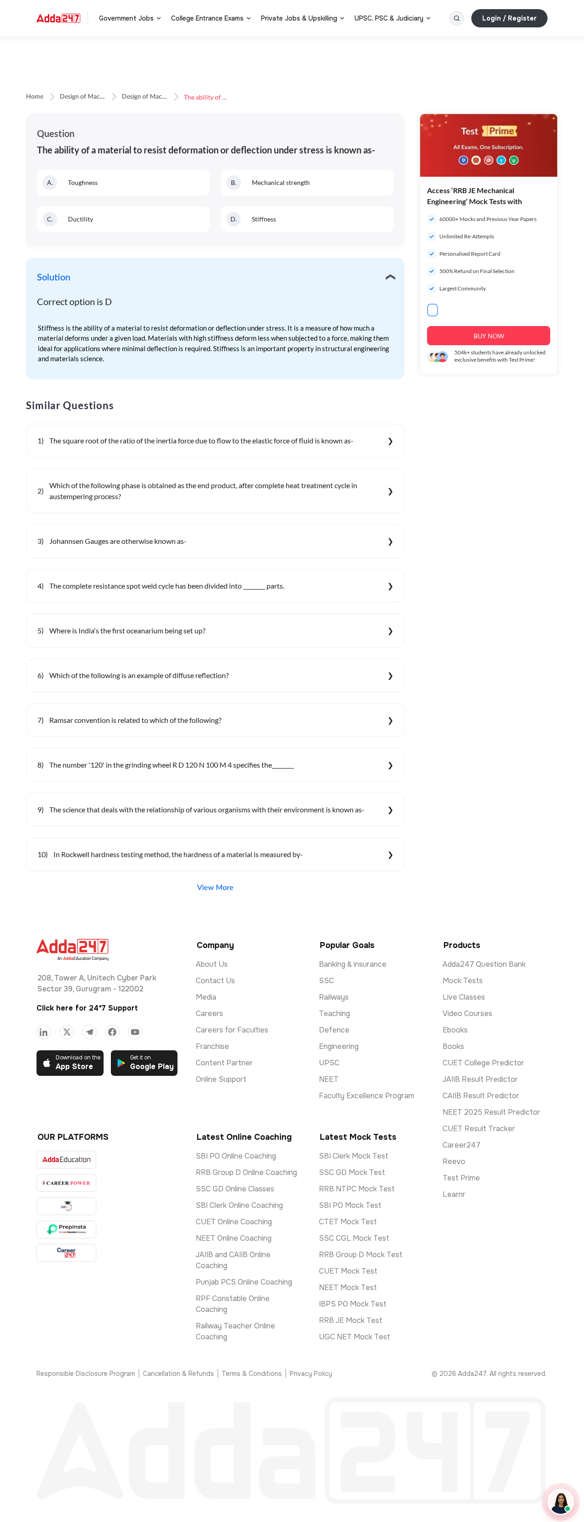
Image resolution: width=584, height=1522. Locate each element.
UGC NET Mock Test (354, 1337)
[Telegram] (89, 1032)
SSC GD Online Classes (235, 1189)
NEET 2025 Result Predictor (491, 1112)
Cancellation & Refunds (178, 1373)
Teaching (334, 1013)
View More (215, 887)
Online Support (221, 1079)
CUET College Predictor (483, 1063)
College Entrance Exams (207, 18)
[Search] (456, 18)
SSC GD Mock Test (352, 1172)
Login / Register (509, 18)
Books (453, 1046)
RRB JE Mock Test (350, 1320)
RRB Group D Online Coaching (246, 1172)
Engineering (339, 1046)
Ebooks (455, 1030)
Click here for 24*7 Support (87, 1008)
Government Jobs (126, 18)
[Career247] (66, 1253)
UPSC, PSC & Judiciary (389, 18)
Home (34, 97)
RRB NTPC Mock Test (357, 1189)
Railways (334, 997)
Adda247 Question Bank (484, 964)
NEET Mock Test (348, 1287)
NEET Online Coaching (233, 1238)
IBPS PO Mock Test (352, 1304)
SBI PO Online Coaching (236, 1156)
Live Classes (464, 997)
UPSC (329, 1063)
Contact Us (215, 980)
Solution (53, 277)
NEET (329, 1079)
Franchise (212, 1046)
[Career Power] (66, 1183)
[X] (66, 1032)
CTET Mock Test (348, 1222)
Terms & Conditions (252, 1373)
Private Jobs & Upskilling (299, 18)
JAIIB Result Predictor (480, 1079)
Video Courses (467, 1013)
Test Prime (461, 1178)
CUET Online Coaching (234, 1222)
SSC (326, 980)
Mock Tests (463, 980)
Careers (209, 1013)
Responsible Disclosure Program (85, 1373)
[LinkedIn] (43, 1032)
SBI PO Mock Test (350, 1205)
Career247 (461, 1145)
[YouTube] (135, 1032)
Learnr (454, 1194)
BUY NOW (489, 336)
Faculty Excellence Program (366, 1096)
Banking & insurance (352, 964)
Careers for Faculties (232, 1030)
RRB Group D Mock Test (360, 1254)
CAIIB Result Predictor (481, 1096)
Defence (334, 1030)
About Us (212, 964)
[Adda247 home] (58, 18)
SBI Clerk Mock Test (353, 1156)
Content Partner (224, 1063)
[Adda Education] (66, 1160)
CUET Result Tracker (479, 1128)
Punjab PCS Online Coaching (244, 1282)
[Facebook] (112, 1032)
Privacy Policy (311, 1373)
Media (206, 997)
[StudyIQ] (66, 1206)
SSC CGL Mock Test (354, 1238)
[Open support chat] (561, 1502)
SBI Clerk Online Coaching (239, 1205)
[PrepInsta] (66, 1229)
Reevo (454, 1161)
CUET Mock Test (348, 1271)
